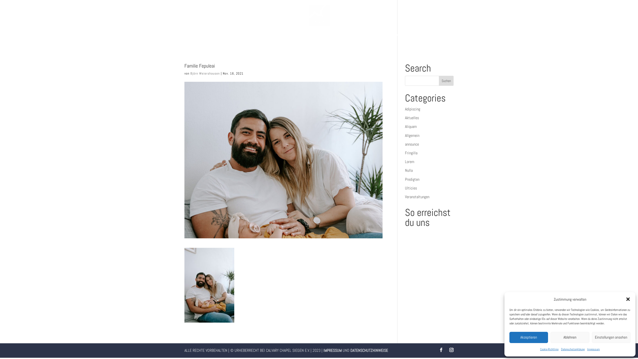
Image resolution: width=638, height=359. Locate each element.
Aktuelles (412, 117)
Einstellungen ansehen (611, 337)
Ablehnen (569, 337)
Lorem (409, 161)
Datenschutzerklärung (573, 349)
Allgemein (412, 135)
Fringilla (411, 153)
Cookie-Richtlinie (549, 349)
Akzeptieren (528, 337)
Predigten (412, 179)
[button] (628, 299)
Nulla (409, 170)
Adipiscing (412, 109)
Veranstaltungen (417, 196)
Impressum (593, 349)
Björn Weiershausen (205, 73)
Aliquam (411, 126)
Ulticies (411, 188)
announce (412, 144)
